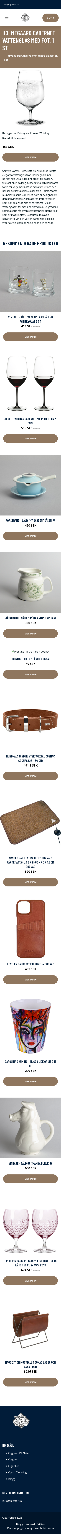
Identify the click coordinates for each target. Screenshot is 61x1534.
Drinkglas (23, 133)
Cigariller (13, 1466)
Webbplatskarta (44, 1528)
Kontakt (30, 1524)
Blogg (11, 1479)
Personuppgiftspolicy (19, 1528)
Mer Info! (30, 157)
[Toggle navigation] (6, 17)
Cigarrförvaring (17, 1472)
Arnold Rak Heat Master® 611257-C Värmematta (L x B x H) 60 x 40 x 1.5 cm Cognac (30, 862)
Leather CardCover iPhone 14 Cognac (30, 964)
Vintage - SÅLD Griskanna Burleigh (31, 1163)
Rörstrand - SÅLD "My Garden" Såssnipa (30, 520)
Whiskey (44, 133)
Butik (50, 17)
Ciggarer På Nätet (19, 1453)
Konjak (34, 133)
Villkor (41, 1524)
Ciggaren (13, 1459)
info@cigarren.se (11, 4)
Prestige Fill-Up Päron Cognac (30, 659)
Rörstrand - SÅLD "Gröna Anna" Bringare (30, 618)
